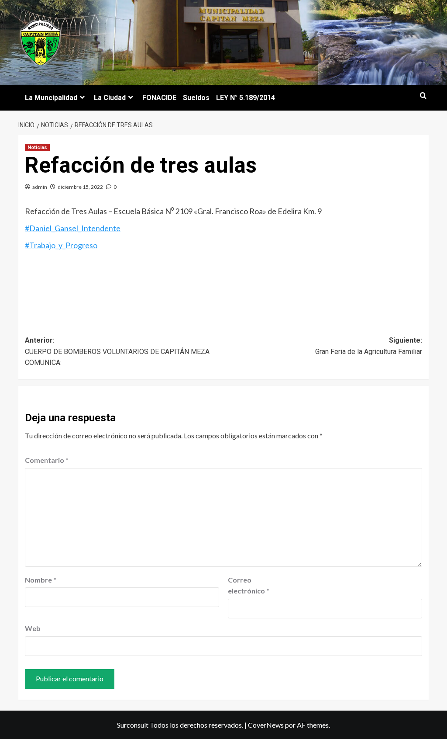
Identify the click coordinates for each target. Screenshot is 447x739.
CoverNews (266, 725)
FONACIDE (159, 98)
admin (39, 187)
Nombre (40, 580)
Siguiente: (368, 346)
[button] (423, 96)
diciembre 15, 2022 (80, 187)
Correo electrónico (248, 585)
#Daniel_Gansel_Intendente (72, 228)
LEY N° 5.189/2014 (245, 98)
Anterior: (117, 351)
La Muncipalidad (51, 98)
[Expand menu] (82, 97)
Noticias (37, 147)
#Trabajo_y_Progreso (61, 245)
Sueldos (196, 98)
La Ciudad (110, 98)
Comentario (47, 460)
